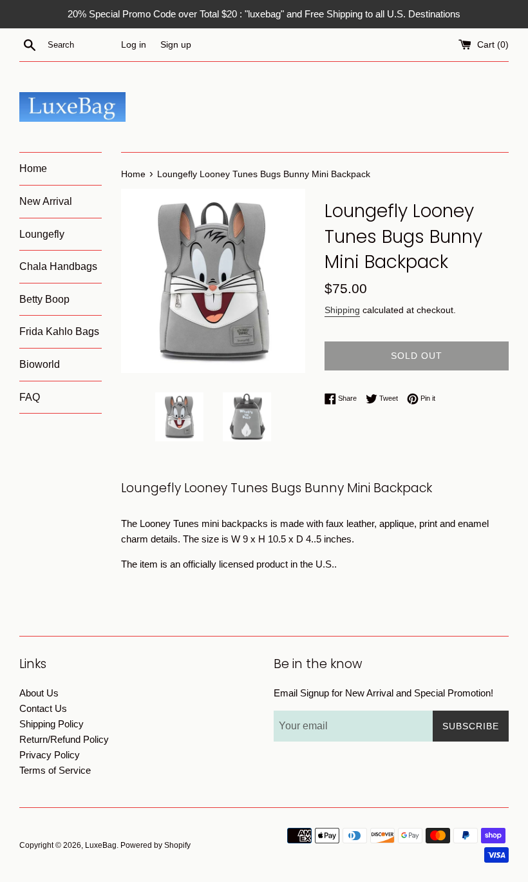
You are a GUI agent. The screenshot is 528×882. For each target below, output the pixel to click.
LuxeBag (101, 845)
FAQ (29, 397)
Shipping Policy (51, 723)
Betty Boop (44, 299)
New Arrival (45, 201)
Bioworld (39, 364)
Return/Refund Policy (64, 739)
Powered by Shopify (155, 845)
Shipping (342, 310)
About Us (39, 692)
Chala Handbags (58, 266)
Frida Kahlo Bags (59, 331)
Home (33, 168)
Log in (133, 45)
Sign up (175, 45)
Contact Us (43, 708)
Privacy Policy (49, 754)
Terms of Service (55, 770)
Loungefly (41, 234)
